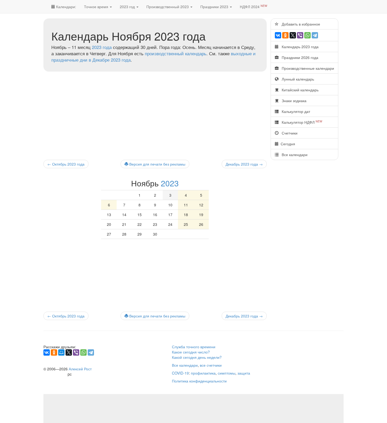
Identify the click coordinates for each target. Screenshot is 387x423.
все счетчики (211, 365)
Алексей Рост (80, 368)
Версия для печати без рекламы (156, 164)
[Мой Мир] (61, 352)
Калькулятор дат (294, 111)
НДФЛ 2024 (253, 6)
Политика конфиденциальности (199, 381)
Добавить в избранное (299, 24)
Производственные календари (306, 68)
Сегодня (287, 143)
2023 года (102, 47)
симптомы (226, 373)
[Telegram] (315, 35)
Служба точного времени (193, 346)
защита (243, 373)
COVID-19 (180, 373)
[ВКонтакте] (278, 35)
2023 (170, 183)
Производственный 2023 (168, 6)
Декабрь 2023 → (244, 164)
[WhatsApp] (307, 35)
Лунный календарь (296, 79)
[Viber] (300, 35)
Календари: (65, 6)
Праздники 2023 (214, 6)
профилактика (203, 373)
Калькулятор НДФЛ (300, 122)
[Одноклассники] (285, 35)
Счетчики (288, 133)
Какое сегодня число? (191, 352)
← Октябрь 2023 (66, 164)
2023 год (128, 6)
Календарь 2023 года (299, 46)
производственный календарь (175, 53)
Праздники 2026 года (298, 57)
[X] (293, 35)
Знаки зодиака (292, 100)
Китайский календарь (299, 89)
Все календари (293, 154)
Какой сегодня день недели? (197, 357)
